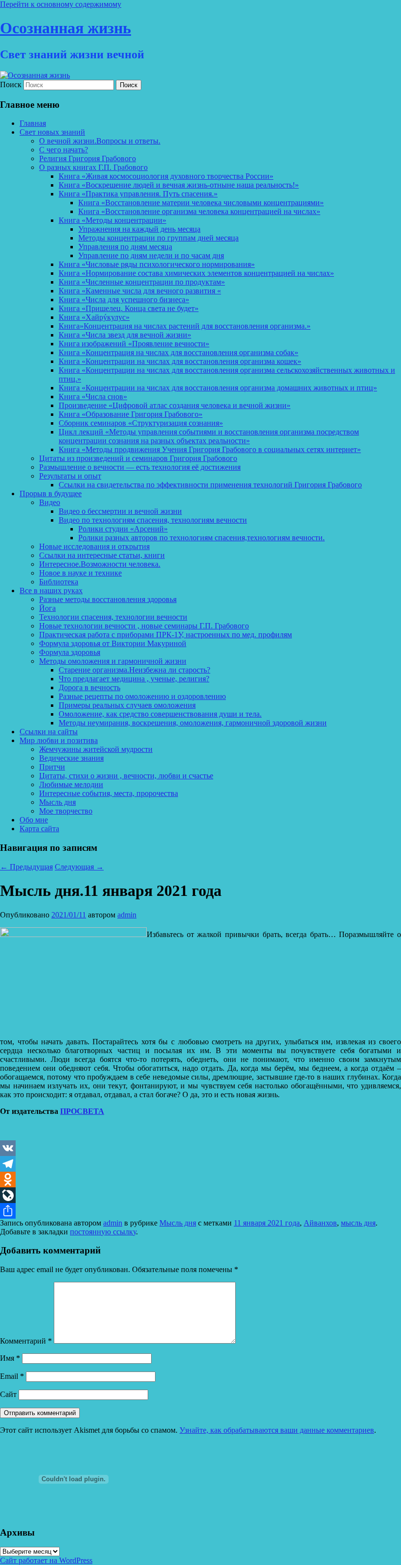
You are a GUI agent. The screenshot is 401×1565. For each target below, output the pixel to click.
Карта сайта (39, 828)
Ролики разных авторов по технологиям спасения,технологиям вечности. (201, 537)
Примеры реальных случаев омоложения (127, 705)
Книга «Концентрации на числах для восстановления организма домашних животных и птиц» (218, 388)
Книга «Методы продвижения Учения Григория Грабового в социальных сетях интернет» (210, 449)
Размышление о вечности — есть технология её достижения (140, 467)
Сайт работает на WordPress (46, 1560)
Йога (47, 608)
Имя (10, 1358)
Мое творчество (65, 811)
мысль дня (358, 1223)
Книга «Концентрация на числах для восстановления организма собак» (178, 352)
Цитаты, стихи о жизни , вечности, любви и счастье (126, 775)
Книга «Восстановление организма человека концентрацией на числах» (199, 211)
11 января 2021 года (267, 1223)
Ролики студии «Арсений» (123, 529)
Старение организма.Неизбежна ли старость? (134, 670)
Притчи (52, 767)
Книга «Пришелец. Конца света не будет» (129, 308)
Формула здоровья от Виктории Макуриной (112, 643)
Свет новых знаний (52, 132)
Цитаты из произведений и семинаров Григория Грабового (138, 458)
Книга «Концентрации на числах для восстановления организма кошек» (180, 361)
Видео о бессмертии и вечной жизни (120, 511)
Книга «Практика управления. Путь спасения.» (138, 194)
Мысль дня (57, 802)
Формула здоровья (69, 652)
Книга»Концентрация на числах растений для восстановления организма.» (185, 326)
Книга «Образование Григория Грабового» (130, 414)
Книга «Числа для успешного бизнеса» (124, 299)
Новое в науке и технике (80, 573)
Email (12, 1376)
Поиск (11, 84)
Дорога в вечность (89, 687)
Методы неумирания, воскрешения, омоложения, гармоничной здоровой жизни (193, 723)
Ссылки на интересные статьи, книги (102, 555)
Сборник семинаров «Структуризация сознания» (141, 423)
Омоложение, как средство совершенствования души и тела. (160, 714)
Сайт (8, 1394)
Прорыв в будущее (51, 493)
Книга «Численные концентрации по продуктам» (142, 282)
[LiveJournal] (200, 1195)
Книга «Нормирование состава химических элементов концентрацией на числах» (196, 273)
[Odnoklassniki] (200, 1179)
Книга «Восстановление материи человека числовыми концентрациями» (201, 202)
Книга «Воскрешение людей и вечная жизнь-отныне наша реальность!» (179, 185)
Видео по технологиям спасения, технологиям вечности (153, 520)
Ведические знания (71, 758)
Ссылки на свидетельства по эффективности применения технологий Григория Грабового (210, 485)
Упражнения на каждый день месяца (139, 229)
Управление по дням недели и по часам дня (151, 255)
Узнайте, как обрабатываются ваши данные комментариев (276, 1430)
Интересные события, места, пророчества (108, 793)
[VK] (200, 1148)
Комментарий (26, 1341)
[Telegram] (200, 1164)
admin (126, 915)
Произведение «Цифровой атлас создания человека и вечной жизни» (174, 405)
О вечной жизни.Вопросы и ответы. (99, 141)
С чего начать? (63, 149)
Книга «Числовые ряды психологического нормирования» (157, 264)
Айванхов (320, 1223)
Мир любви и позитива (59, 740)
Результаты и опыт (70, 476)
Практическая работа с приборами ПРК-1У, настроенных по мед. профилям (165, 634)
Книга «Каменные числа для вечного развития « (140, 291)
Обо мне (34, 820)
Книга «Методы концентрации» (112, 220)
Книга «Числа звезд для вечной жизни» (125, 335)
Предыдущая (26, 867)
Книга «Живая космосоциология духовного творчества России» (166, 176)
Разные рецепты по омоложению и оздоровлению (142, 696)
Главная (33, 123)
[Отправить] (200, 1211)
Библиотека (58, 582)
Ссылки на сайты (49, 731)
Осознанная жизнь (65, 28)
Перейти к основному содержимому (60, 4)
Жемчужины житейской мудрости (96, 749)
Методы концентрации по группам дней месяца (158, 238)
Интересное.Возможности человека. (99, 564)
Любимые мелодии (71, 784)
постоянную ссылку (103, 1232)
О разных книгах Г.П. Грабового (93, 167)
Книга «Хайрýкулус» (94, 317)
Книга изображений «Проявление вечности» (134, 343)
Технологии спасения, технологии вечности (113, 617)
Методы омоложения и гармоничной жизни (112, 661)
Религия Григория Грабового (87, 158)
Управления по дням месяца (125, 246)
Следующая (79, 867)
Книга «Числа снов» (93, 396)
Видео (49, 502)
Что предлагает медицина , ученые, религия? (134, 678)
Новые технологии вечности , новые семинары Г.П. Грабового (144, 626)
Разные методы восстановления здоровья (108, 599)
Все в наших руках (51, 590)
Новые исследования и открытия (94, 546)
